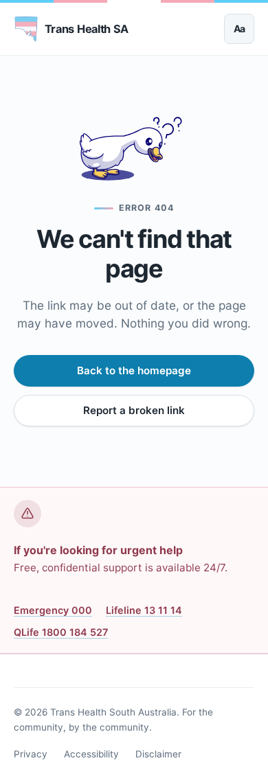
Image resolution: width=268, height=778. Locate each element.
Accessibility (91, 753)
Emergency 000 (53, 610)
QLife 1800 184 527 (61, 632)
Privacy (30, 753)
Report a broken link (134, 410)
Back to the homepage (134, 370)
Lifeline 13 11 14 (144, 610)
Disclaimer (158, 753)
